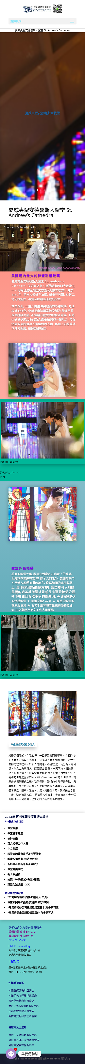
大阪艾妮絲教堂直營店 (21, 1000)
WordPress (53, 1058)
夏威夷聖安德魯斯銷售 (21, 1045)
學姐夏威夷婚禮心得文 (23, 744)
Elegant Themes (27, 1058)
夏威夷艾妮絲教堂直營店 (22, 1035)
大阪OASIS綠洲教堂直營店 (23, 1006)
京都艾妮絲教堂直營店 (21, 1011)
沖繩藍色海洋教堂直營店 (22, 995)
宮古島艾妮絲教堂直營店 (22, 1016)
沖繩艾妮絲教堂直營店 (21, 990)
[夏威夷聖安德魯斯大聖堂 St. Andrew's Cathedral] (42, 457)
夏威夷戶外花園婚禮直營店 (23, 1040)
